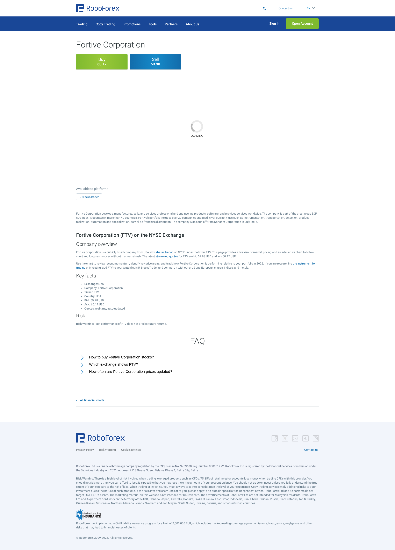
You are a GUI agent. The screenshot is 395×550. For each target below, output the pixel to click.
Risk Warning (107, 449)
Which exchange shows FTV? (113, 364)
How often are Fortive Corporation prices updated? (130, 372)
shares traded (164, 252)
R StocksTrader (89, 197)
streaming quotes (167, 256)
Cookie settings (131, 449)
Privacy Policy (85, 449)
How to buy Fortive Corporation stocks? (121, 357)
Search (200, 8)
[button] (97, 8)
